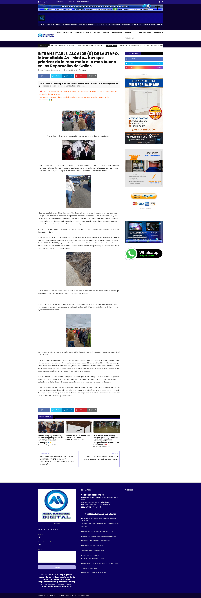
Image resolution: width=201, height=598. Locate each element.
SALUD (88, 33)
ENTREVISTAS (60, 2)
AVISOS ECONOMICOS (82, 2)
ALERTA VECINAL (65, 45)
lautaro (83, 70)
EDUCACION (79, 33)
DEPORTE (97, 33)
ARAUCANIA (67, 33)
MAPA (70, 2)
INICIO (59, 33)
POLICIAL (106, 33)
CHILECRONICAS (145, 33)
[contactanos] (144, 260)
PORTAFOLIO (158, 33)
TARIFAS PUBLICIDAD (129, 35)
